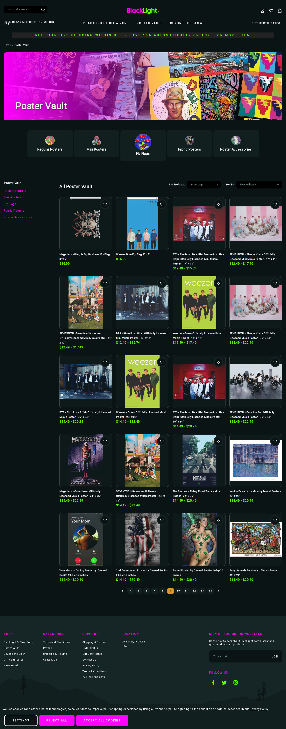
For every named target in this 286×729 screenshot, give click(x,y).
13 (202, 590)
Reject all (56, 720)
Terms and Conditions (56, 642)
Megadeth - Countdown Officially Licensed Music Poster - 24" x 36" (80, 493)
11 (186, 590)
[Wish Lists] (271, 10)
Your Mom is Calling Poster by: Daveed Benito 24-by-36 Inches (83, 573)
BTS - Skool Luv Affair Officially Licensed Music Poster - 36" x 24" (85, 414)
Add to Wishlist (105, 204)
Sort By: (230, 184)
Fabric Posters (14, 210)
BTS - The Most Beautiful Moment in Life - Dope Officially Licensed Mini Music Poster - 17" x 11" (198, 259)
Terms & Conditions (94, 671)
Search (43, 9)
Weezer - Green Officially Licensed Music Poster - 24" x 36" (141, 414)
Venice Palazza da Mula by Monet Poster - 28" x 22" (255, 493)
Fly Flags (10, 204)
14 (210, 590)
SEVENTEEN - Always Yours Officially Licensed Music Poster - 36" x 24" (252, 335)
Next (218, 591)
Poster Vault (149, 23)
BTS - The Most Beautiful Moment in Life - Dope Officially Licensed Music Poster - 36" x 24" (198, 417)
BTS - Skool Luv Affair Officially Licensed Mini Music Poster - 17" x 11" (141, 335)
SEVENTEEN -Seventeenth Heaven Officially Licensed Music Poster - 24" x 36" (140, 496)
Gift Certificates (266, 23)
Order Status (90, 648)
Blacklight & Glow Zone (106, 23)
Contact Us (50, 659)
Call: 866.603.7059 (93, 677)
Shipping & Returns (55, 653)
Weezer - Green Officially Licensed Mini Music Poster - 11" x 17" (197, 335)
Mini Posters (13, 197)
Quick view (86, 217)
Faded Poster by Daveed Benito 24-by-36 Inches (198, 573)
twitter (224, 682)
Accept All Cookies (102, 720)
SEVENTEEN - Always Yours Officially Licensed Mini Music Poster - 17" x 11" (253, 256)
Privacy (47, 648)
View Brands (11, 665)
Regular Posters (15, 191)
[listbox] (204, 184)
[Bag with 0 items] (279, 10)
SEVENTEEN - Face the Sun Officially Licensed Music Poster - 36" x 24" (252, 414)
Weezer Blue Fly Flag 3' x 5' (133, 254)
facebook (213, 682)
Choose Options (199, 229)
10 (178, 590)
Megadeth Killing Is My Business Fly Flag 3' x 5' (85, 256)
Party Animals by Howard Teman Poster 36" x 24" (254, 573)
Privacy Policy (90, 665)
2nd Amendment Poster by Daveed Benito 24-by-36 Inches (142, 573)
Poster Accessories (18, 217)
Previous (122, 591)
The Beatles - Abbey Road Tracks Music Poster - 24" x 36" (197, 493)
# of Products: (177, 184)
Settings (20, 720)
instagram (236, 682)
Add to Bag (85, 229)
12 (194, 590)
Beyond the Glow (186, 23)
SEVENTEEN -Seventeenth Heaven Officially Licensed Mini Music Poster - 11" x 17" (86, 338)
